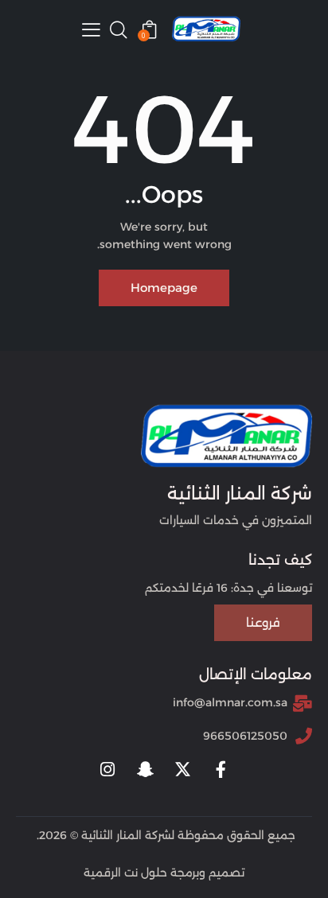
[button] (91, 29)
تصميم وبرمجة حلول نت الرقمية (164, 872)
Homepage (164, 287)
